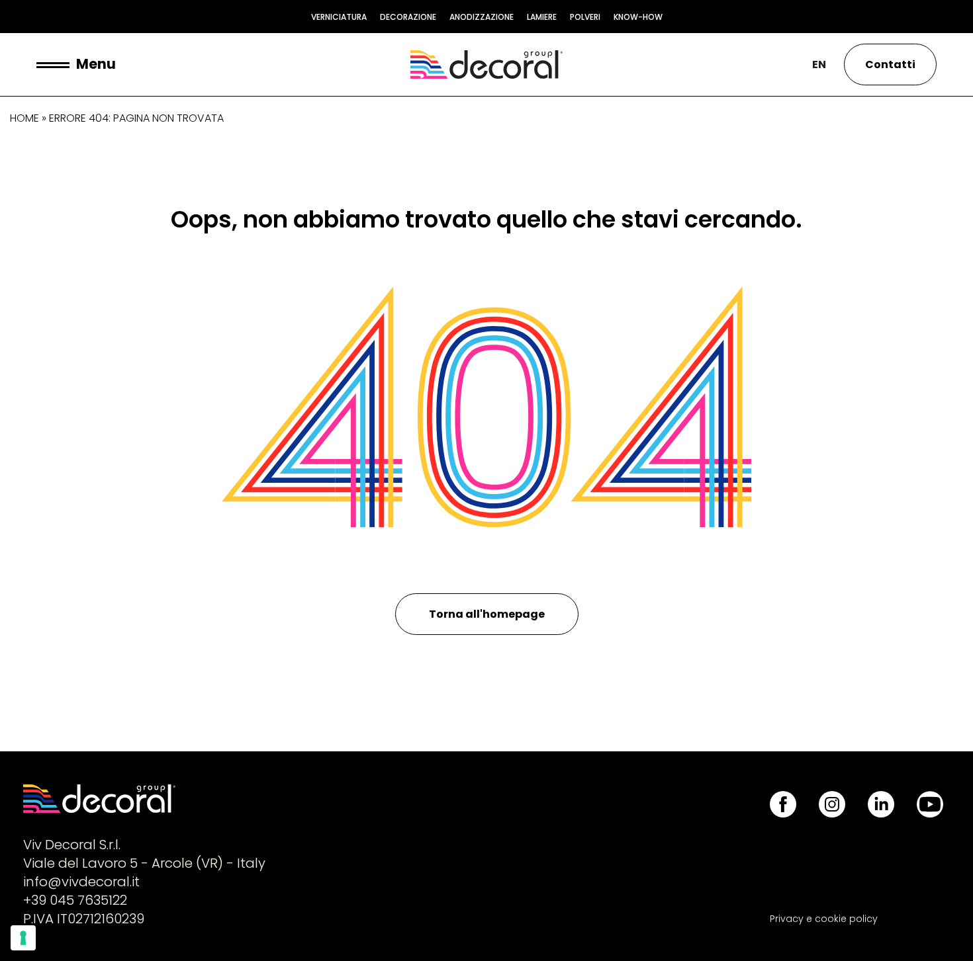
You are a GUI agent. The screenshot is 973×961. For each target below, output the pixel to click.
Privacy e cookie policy (824, 918)
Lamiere (542, 16)
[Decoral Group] (486, 64)
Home (24, 118)
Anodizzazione (481, 16)
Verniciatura (339, 16)
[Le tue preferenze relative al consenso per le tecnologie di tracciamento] (23, 937)
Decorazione (408, 16)
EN (819, 64)
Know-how (638, 16)
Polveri (585, 16)
